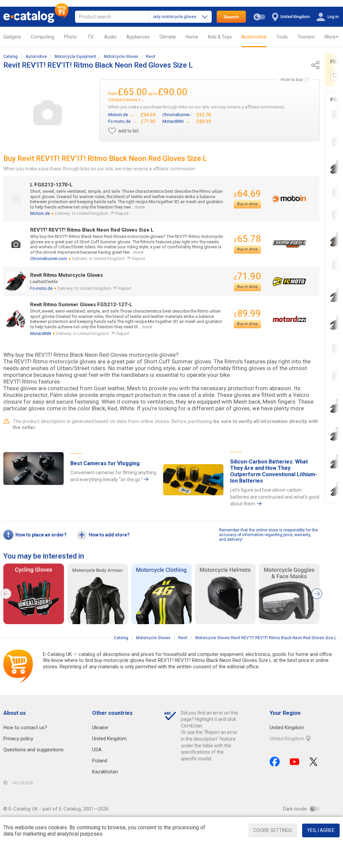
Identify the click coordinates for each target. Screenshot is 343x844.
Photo (70, 36)
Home (192, 36)
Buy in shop (247, 204)
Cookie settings (272, 830)
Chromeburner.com (48, 258)
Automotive (254, 36)
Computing (42, 36)
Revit (150, 56)
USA (96, 750)
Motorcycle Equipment (75, 56)
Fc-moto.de (41, 288)
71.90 (247, 276)
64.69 (247, 193)
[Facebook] (275, 762)
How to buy (292, 79)
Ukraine (100, 728)
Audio (110, 36)
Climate (167, 36)
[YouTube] (294, 761)
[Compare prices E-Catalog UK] (35, 16)
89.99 (247, 313)
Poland (99, 761)
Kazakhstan (105, 772)
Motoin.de (40, 213)
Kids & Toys (220, 36)
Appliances (138, 36)
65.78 (247, 238)
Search (231, 16)
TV (90, 36)
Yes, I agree (321, 830)
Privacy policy (18, 739)
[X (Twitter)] (314, 762)
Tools (282, 36)
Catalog (10, 56)
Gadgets (12, 36)
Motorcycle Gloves (121, 56)
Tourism (306, 36)
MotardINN (40, 333)
